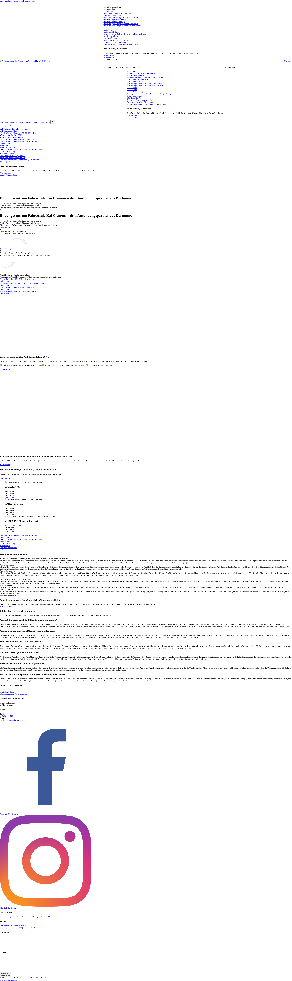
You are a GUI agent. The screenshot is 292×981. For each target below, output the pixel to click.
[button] (146, 620)
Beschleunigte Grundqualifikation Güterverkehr (121, 24)
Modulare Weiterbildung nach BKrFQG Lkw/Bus (122, 18)
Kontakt (287, 61)
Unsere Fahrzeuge (110, 59)
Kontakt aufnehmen (7, 692)
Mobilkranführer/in (110, 38)
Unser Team (21, 917)
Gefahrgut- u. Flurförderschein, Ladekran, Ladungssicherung (125, 34)
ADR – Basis (108, 28)
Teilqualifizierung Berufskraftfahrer (116, 42)
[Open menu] (291, 61)
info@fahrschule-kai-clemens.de (11, 720)
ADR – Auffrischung (111, 32)
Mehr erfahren (5, 369)
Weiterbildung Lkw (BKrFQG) (115, 22)
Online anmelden (6, 227)
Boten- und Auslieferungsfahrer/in (116, 40)
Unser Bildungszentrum (112, 7)
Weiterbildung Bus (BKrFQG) (115, 20)
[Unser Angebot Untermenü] (115, 9)
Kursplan (107, 5)
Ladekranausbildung (111, 36)
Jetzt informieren (6, 210)
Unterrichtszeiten (6, 926)
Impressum (4, 980)
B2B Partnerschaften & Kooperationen (118, 13)
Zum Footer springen (27, 1)
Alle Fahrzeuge (5, 478)
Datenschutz (12, 980)
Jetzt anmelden (109, 55)
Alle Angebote (109, 57)
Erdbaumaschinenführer (112, 15)
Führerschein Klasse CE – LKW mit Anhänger (17, 279)
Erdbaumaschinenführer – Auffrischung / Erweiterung (123, 44)
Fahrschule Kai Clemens (31, 928)
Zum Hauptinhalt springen (9, 1)
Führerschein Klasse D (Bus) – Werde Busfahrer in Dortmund (22, 283)
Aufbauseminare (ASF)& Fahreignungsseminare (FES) (14, 927)
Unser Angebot (109, 9)
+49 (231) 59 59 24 (7, 716)
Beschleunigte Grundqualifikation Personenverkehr (122, 26)
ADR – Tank (108, 30)
